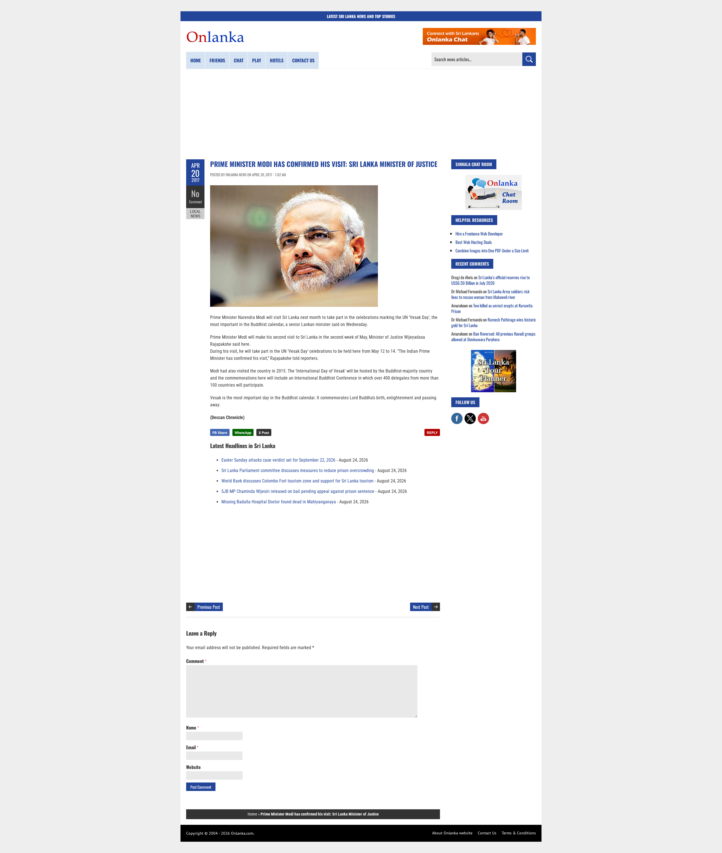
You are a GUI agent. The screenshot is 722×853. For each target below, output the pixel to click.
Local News (195, 213)
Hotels (276, 60)
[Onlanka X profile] (470, 416)
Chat (238, 60)
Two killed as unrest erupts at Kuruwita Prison (491, 308)
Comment (195, 201)
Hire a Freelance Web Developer (479, 233)
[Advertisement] (361, 114)
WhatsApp (243, 432)
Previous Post (208, 606)
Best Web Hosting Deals (473, 242)
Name (192, 727)
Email (192, 747)
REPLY (432, 432)
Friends (217, 60)
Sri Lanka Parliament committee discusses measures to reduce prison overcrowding (297, 470)
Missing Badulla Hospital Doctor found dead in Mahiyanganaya (278, 501)
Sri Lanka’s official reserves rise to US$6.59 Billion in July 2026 (490, 280)
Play (256, 60)
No (195, 193)
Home (195, 60)
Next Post (421, 606)
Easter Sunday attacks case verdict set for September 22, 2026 (278, 460)
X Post (264, 432)
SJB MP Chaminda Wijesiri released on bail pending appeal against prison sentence (297, 491)
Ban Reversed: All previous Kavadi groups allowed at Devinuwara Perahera (493, 336)
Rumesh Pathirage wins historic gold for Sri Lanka (493, 322)
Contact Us (487, 833)
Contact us (303, 60)
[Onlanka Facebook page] (457, 416)
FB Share (219, 432)
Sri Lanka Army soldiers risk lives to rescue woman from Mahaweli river (490, 294)
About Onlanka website (452, 833)
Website (193, 767)
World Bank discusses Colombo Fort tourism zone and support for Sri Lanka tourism (297, 481)
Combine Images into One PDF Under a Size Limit (492, 250)
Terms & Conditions (519, 833)
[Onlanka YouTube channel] (483, 416)
